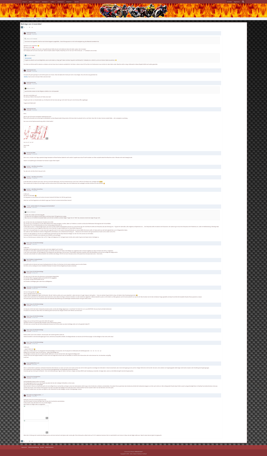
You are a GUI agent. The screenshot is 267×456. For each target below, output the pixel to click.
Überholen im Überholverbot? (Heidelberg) (37, 287)
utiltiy (26, 76)
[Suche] (243, 1)
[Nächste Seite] (32, 27)
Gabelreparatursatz (31, 32)
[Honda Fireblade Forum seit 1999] (133, 10)
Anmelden (229, 1)
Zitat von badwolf (31, 55)
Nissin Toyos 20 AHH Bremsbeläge (35, 242)
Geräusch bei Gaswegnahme (33, 376)
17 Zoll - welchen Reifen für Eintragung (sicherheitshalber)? (41, 206)
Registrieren (237, 1)
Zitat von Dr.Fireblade (32, 38)
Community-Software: (133, 451)
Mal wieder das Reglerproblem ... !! (35, 394)
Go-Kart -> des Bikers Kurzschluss (35, 166)
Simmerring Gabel (31, 152)
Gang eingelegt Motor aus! (33, 363)
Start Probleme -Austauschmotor (34, 259)
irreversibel (29, 34)
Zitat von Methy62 (31, 212)
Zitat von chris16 (31, 88)
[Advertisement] (235, 33)
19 (29, 27)
